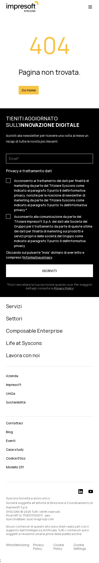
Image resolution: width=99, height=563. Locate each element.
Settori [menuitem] (14, 318)
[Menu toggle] (90, 7)
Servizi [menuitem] (14, 306)
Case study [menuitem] (15, 449)
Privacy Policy (38, 546)
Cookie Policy (58, 546)
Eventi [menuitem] (10, 440)
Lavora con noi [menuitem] (23, 355)
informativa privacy (37, 257)
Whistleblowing (17, 545)
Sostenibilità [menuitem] (16, 402)
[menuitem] (49, 413)
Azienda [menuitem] (12, 376)
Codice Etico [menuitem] (16, 458)
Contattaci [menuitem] (14, 423)
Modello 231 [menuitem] (15, 467)
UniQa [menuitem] (10, 393)
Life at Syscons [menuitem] (24, 343)
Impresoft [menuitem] (13, 384)
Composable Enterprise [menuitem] (34, 330)
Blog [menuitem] (9, 432)
